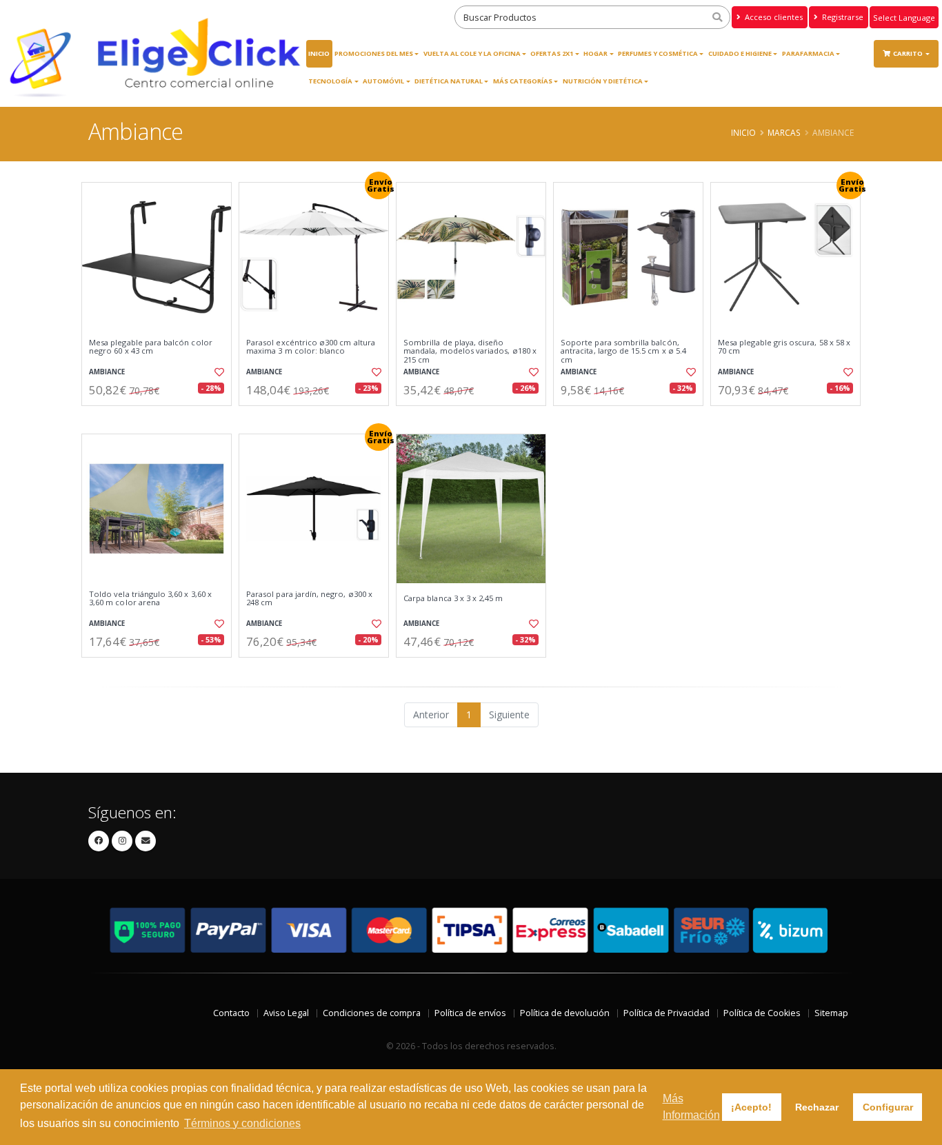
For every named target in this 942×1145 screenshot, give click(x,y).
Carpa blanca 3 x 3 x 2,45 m (453, 598)
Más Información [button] (691, 1107)
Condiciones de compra (372, 1013)
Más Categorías (522, 81)
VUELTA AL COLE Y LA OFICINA (472, 53)
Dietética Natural (448, 81)
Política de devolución (565, 1013)
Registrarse (841, 17)
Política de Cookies (762, 1013)
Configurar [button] (888, 1107)
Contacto (231, 1013)
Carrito (908, 53)
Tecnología (330, 81)
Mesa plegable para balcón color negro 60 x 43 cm (150, 347)
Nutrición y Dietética (603, 81)
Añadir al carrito (161, 417)
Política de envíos (470, 1013)
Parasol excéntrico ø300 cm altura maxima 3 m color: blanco (310, 347)
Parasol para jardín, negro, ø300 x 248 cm (309, 598)
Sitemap (831, 1013)
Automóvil (383, 81)
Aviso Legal (286, 1013)
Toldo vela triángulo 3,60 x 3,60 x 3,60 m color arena (150, 598)
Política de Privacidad (666, 1013)
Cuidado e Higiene (740, 53)
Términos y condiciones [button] (242, 1123)
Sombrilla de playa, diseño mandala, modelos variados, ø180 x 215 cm (470, 351)
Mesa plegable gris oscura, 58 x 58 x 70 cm (784, 347)
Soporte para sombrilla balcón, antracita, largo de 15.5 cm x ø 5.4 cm (623, 351)
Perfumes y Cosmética (658, 53)
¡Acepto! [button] (751, 1107)
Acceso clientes (773, 17)
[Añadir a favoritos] (218, 372)
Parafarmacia (808, 53)
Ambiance (107, 371)
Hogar (595, 53)
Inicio (319, 53)
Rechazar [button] (817, 1107)
